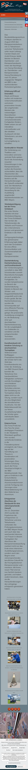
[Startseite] (14, 5)
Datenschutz (20, 766)
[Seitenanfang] (12, 709)
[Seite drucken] (15, 709)
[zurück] (9, 709)
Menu (3, 15)
